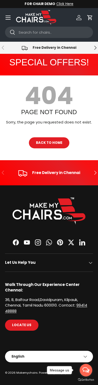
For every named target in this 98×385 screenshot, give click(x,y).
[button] (89, 17)
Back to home (49, 142)
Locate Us (21, 325)
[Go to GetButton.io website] (86, 379)
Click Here (64, 4)
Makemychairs (27, 373)
